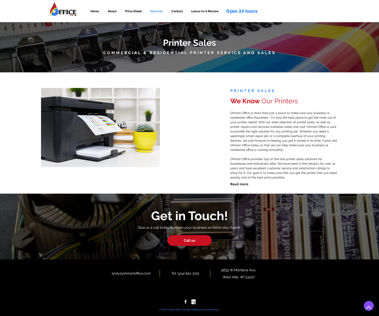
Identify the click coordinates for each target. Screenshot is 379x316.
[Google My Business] (193, 301)
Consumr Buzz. (212, 309)
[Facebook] (185, 301)
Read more (239, 184)
